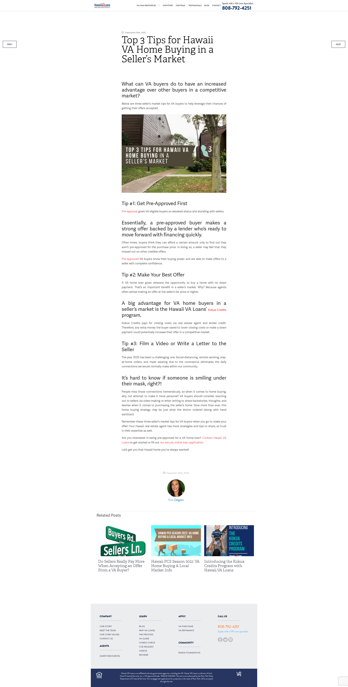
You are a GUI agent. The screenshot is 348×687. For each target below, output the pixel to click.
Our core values (109, 634)
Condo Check (147, 642)
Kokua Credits (217, 310)
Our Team (180, 5)
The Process (146, 634)
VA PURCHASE (185, 626)
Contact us (106, 638)
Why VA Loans (147, 630)
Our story (106, 626)
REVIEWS (143, 654)
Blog (206, 5)
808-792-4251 (236, 8)
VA (237, 672)
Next (338, 44)
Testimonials (195, 5)
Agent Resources (110, 656)
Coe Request (146, 646)
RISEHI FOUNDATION (189, 652)
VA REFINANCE (186, 630)
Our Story (168, 5)
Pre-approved (130, 259)
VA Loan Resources (146, 5)
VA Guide (144, 638)
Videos (143, 650)
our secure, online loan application (181, 442)
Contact (216, 5)
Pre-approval (130, 211)
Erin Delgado (176, 500)
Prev (9, 44)
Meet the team (108, 630)
